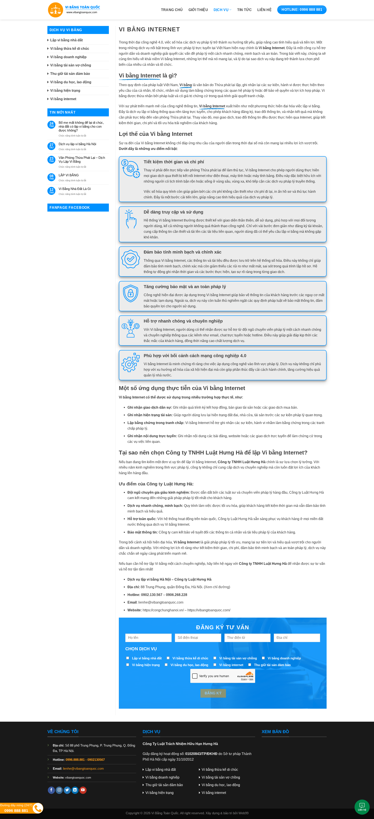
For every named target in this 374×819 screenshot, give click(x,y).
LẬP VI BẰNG (69, 175)
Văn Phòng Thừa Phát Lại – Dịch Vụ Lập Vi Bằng (82, 159)
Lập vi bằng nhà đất (66, 40)
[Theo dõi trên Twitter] (67, 790)
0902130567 (96, 759)
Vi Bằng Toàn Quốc (165, 813)
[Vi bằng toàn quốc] (78, 9)
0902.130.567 (151, 595)
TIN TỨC (244, 10)
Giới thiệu (198, 10)
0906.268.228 (176, 595)
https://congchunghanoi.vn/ (163, 610)
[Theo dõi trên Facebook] (51, 790)
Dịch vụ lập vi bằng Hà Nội (77, 144)
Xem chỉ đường (217, 587)
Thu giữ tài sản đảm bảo (70, 73)
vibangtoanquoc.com (78, 777)
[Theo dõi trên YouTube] (83, 790)
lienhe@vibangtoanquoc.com (160, 602)
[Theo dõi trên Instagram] (59, 790)
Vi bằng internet (63, 99)
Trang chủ (172, 10)
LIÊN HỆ (264, 10)
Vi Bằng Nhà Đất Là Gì (75, 189)
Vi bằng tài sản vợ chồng (70, 65)
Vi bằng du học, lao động (70, 82)
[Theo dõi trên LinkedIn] (75, 790)
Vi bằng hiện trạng (65, 90)
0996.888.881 (75, 759)
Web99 (243, 813)
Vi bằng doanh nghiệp (68, 57)
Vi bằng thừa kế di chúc (69, 48)
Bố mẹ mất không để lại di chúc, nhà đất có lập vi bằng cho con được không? (81, 126)
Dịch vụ (221, 10)
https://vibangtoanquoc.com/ (208, 610)
